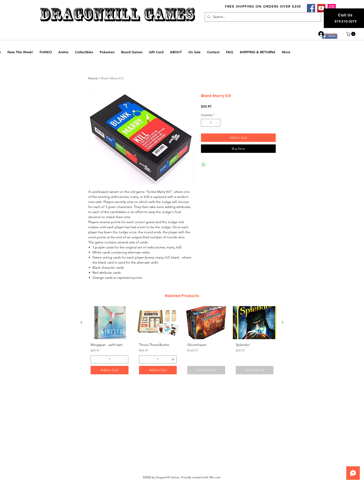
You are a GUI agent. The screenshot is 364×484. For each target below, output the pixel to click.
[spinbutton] (210, 123)
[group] (182, 342)
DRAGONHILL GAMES (117, 14)
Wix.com (215, 477)
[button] (351, 34)
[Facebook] (311, 8)
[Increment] (217, 123)
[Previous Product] (81, 322)
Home (93, 78)
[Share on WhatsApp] (203, 164)
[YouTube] (321, 8)
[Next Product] (282, 322)
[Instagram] (332, 8)
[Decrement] (204, 123)
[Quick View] (109, 322)
